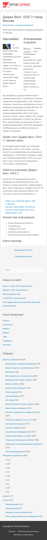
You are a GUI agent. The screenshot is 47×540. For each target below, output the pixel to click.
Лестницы (9, 400)
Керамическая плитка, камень (18, 380)
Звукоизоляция (12, 508)
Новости (6, 496)
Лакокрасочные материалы (17, 512)
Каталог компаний (11, 360)
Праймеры (7, 341)
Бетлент (6, 321)
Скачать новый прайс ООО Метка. (20, 207)
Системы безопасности (15, 424)
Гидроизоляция (12, 504)
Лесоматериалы (12, 396)
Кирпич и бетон (12, 384)
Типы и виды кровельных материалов (21, 516)
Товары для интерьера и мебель (19, 440)
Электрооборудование (15, 452)
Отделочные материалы (15, 408)
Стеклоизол (8, 325)
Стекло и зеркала (13, 428)
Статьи (6, 500)
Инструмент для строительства (19, 376)
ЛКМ (5, 337)
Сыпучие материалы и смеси (18, 436)
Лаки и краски (11, 392)
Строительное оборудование (18, 432)
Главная (11, 531)
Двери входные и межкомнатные (19, 368)
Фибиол (6, 329)
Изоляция (9, 372)
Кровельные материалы (15, 388)
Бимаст (6, 333)
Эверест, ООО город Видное (15, 290)
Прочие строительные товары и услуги (22, 412)
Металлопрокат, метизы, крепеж (19, 404)
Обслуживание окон (11, 294)
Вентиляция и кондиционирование (18, 25)
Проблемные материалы (28, 531)
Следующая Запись (23, 256)
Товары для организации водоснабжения (23, 444)
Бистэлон (7, 345)
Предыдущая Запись (23, 250)
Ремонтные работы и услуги (17, 420)
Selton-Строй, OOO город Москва (17, 286)
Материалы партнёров (12, 455)
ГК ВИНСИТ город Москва (14, 298)
